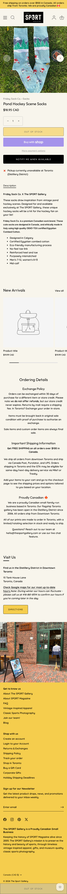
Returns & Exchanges (15, 748)
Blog (6, 722)
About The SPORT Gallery (18, 693)
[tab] (11, 186)
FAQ (5, 703)
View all (59, 290)
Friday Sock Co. (12, 98)
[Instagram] (12, 819)
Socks (26, 98)
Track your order (13, 758)
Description (9, 185)
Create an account (14, 738)
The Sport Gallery (19, 881)
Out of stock (33, 888)
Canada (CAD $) (11, 875)
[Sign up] (62, 807)
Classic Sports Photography (19, 713)
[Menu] (5, 17)
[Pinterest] (19, 819)
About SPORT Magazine (16, 698)
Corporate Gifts (12, 772)
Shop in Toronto (12, 763)
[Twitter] (26, 819)
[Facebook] (5, 819)
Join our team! (11, 717)
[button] (6, 58)
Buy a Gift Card (12, 767)
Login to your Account (16, 743)
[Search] (12, 18)
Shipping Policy (12, 753)
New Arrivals (14, 290)
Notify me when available (33, 159)
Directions (15, 609)
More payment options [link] (33, 150)
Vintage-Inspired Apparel (17, 708)
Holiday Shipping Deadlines (19, 777)
